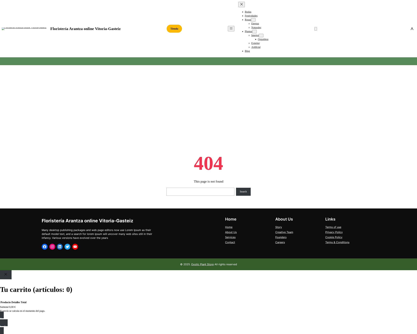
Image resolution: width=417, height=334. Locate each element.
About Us (231, 232)
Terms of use (333, 227)
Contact (230, 242)
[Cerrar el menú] (241, 4)
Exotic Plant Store (202, 264)
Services (230, 237)
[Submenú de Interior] (261, 35)
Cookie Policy (333, 237)
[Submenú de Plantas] (254, 31)
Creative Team (284, 232)
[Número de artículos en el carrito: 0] (315, 29)
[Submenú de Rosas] (253, 20)
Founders (281, 237)
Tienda (174, 28)
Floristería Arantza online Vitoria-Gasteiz (85, 29)
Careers (280, 242)
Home (228, 227)
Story (278, 227)
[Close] (6, 274)
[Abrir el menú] (231, 28)
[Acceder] (412, 28)
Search (243, 191)
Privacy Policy (334, 232)
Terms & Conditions (337, 242)
